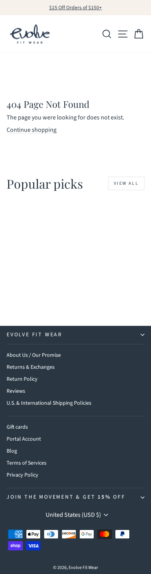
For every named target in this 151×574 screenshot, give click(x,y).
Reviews (16, 391)
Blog (12, 451)
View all (126, 183)
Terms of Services (26, 463)
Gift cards (17, 427)
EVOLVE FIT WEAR (34, 335)
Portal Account (24, 439)
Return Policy (22, 379)
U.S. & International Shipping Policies (49, 403)
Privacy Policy (22, 475)
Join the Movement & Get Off (66, 497)
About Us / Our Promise (34, 355)
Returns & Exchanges (31, 367)
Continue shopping (32, 130)
